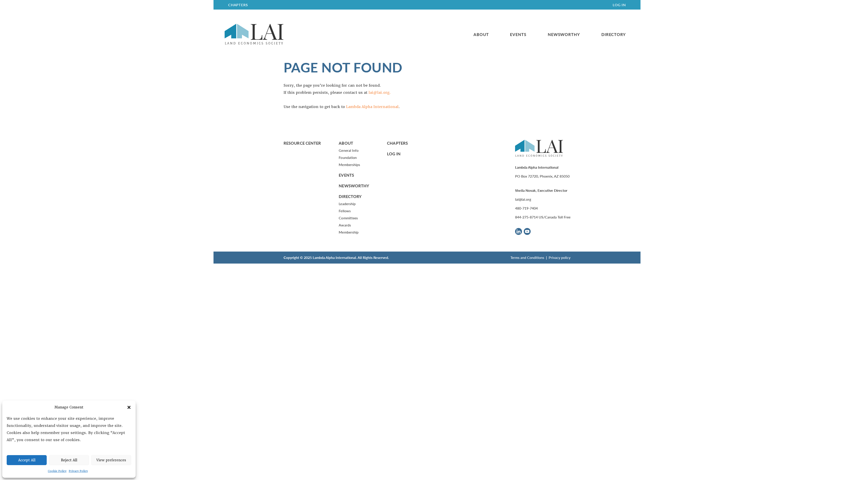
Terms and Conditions (527, 257)
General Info (349, 150)
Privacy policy (559, 257)
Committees (348, 217)
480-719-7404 (526, 208)
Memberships (349, 164)
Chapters (397, 143)
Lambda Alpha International (372, 106)
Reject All (69, 460)
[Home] (254, 34)
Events (518, 34)
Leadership (347, 203)
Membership (349, 232)
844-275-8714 (526, 217)
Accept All (26, 460)
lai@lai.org (523, 199)
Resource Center (302, 143)
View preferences (111, 460)
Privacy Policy (78, 471)
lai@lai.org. (380, 92)
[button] (129, 407)
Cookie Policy (57, 471)
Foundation (348, 157)
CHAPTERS (238, 4)
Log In (619, 4)
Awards (345, 225)
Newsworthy (564, 34)
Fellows (345, 210)
